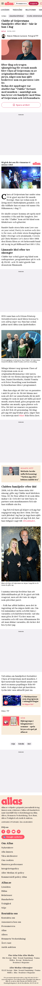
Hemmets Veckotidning (13, 938)
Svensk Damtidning (25, 958)
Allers (4, 934)
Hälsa (4, 891)
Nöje (3, 907)
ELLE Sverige (7, 970)
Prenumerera (21, 3)
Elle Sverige (7, 958)
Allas (3, 930)
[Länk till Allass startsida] (9, 3)
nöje (3, 31)
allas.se (38, 979)
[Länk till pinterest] (19, 831)
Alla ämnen (7, 851)
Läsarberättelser (16, 16)
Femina (37, 958)
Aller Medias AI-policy (12, 872)
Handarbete (7, 899)
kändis (21, 744)
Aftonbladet (29, 520)
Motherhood (28, 960)
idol (29, 744)
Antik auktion (8, 947)
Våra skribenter (9, 856)
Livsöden (6, 887)
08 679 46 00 (34, 983)
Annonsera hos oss (11, 922)
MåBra (12, 960)
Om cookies (7, 860)
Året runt (6, 943)
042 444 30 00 (32, 977)
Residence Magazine (21, 962)
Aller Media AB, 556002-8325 (26, 981)
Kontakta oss (8, 917)
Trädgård (17, 10)
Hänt (21, 415)
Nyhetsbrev (7, 847)
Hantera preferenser (12, 864)
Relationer (31, 10)
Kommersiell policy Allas (14, 877)
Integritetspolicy (10, 868)
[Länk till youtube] (13, 831)
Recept (18, 960)
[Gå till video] (37, 163)
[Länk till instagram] (8, 831)
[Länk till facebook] (3, 831)
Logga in (33, 3)
